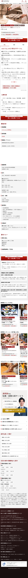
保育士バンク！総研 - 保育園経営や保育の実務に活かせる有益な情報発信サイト (13, 540)
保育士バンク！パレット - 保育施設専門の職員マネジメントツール (11, 537)
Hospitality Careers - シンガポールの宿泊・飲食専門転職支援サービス (12, 517)
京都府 (7, 482)
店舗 (14, 44)
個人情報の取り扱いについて (12, 565)
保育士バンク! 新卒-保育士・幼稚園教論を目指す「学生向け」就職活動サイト (13, 530)
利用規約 (2, 559)
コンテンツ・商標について (14, 559)
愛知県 (11, 486)
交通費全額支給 (6, 87)
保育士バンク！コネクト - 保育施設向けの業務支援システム (10, 535)
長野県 (11, 467)
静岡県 (7, 3)
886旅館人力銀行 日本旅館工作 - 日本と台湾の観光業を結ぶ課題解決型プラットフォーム (14, 520)
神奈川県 (12, 471)
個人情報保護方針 (7, 559)
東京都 (3, 467)
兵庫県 (11, 482)
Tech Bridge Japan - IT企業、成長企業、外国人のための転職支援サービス (13, 554)
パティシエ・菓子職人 (6, 129)
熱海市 (11, 3)
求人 (5, 44)
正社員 (3, 136)
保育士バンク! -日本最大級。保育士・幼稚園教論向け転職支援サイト (11, 528)
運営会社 (20, 559)
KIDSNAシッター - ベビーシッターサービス (8, 547)
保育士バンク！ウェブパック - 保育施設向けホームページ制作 (10, 538)
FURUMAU (3, 3)
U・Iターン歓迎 (13, 87)
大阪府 (7, 471)
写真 (23, 44)
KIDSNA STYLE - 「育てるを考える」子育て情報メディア (10, 545)
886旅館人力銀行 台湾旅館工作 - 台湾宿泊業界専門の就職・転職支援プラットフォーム (14, 523)
